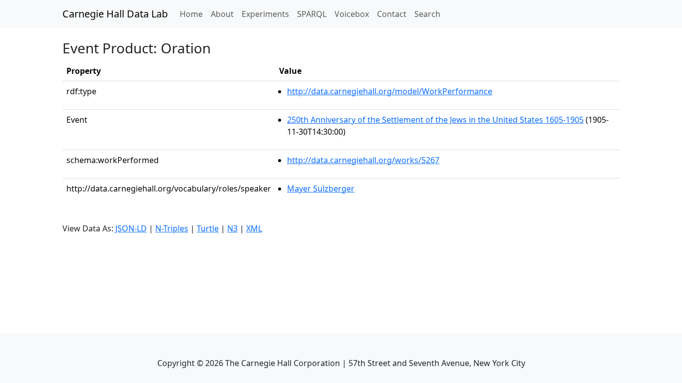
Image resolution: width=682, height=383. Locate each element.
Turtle (208, 228)
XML (254, 228)
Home (193, 13)
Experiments (265, 13)
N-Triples (171, 228)
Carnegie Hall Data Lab (115, 13)
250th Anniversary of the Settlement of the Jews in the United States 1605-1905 (435, 119)
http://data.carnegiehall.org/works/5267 (363, 160)
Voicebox (352, 13)
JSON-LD (131, 228)
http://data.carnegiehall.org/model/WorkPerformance (389, 91)
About (222, 13)
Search (427, 13)
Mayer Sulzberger (320, 188)
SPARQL (312, 13)
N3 (232, 228)
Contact (391, 13)
